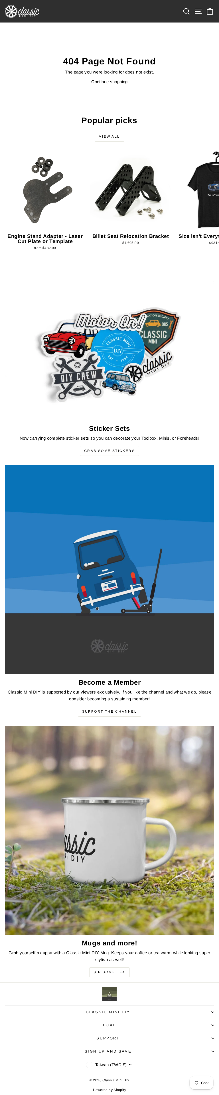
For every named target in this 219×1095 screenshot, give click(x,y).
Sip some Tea (109, 972)
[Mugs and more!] (109, 830)
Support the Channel (109, 711)
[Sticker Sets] (109, 350)
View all (109, 136)
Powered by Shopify (109, 1090)
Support (107, 1038)
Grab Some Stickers (109, 451)
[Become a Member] (109, 569)
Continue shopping (109, 81)
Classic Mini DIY (108, 1012)
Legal (108, 1025)
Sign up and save (108, 1051)
